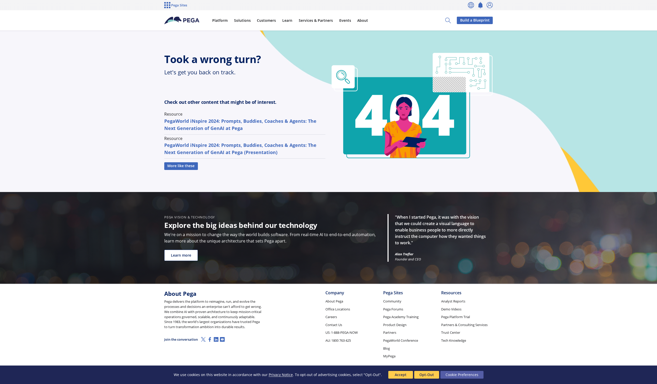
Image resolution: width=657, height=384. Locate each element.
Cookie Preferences (462, 374)
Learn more (181, 255)
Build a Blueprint (475, 20)
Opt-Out (426, 374)
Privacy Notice (281, 374)
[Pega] (182, 20)
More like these (181, 165)
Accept (401, 374)
